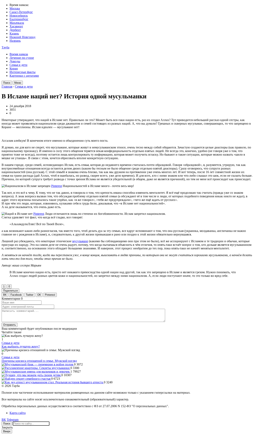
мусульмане (80, 241)
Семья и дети (18, 65)
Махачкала (17, 22)
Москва (15, 8)
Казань (14, 33)
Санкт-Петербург (21, 12)
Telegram (12, 419)
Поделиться (10, 290)
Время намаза (19, 54)
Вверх (7, 431)
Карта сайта (18, 413)
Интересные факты (23, 72)
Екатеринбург (19, 19)
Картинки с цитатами (24, 75)
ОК (39, 294)
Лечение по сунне (22, 57)
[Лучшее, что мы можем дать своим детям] (31, 375)
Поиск (6, 82)
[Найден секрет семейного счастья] (26, 378)
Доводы (15, 61)
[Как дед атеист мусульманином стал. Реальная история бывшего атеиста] (53, 382)
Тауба (5, 47)
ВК (5, 294)
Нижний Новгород (22, 37)
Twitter (29, 294)
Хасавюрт (16, 26)
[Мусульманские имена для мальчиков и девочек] (36, 371)
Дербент (15, 30)
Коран (14, 68)
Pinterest (56, 186)
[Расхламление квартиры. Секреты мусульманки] (36, 368)
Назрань (15, 40)
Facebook (16, 294)
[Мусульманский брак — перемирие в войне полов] (38, 364)
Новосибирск (19, 15)
